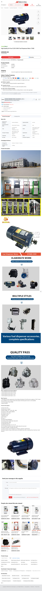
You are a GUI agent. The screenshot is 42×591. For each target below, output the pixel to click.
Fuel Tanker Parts (34, 560)
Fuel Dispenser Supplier (35, 578)
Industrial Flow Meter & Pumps (16, 564)
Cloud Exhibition (34, 564)
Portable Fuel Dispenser (17, 580)
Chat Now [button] (32, 57)
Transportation (6, 7)
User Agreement (27, 586)
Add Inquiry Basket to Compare (21, 41)
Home (2, 7)
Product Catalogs (16, 558)
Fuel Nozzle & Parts (14, 562)
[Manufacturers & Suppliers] (21, 2)
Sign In (3, 111)
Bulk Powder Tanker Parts (25, 560)
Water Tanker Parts (24, 564)
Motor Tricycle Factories (25, 575)
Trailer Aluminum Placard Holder (16, 560)
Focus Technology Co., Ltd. (14, 586)
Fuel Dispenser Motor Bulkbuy (28, 580)
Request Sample (20, 59)
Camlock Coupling (4, 560)
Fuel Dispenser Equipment (6, 580)
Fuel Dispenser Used (25, 578)
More (2, 582)
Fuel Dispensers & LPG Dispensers (7, 562)
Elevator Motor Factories (6, 578)
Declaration (32, 586)
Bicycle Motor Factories (6, 575)
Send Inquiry (10, 57)
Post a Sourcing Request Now (32, 497)
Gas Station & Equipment (13, 7)
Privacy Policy (37, 586)
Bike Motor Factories (15, 575)
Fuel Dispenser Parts (16, 578)
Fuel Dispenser (20, 7)
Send (10, 497)
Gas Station (23, 562)
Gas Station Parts (34, 562)
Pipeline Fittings (3, 564)
